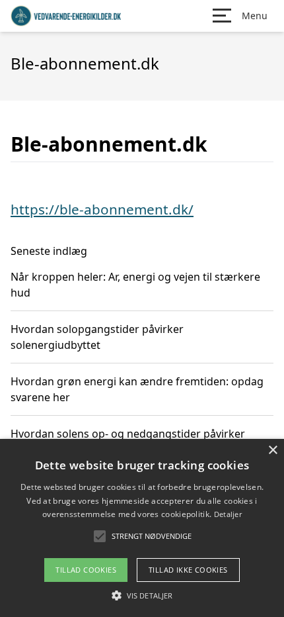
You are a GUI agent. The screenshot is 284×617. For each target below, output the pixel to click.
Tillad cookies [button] (85, 570)
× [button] (272, 450)
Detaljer (228, 514)
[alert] (142, 528)
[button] (142, 595)
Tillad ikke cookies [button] (188, 570)
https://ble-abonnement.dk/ (102, 209)
